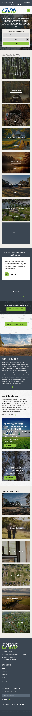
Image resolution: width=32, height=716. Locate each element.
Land (19, 473)
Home (3, 668)
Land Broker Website (12, 714)
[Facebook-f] (13, 4)
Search (16, 44)
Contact (4, 681)
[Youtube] (18, 4)
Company (5, 678)
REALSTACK (23, 714)
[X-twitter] (16, 4)
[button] (13, 291)
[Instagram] (11, 4)
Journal (4, 675)
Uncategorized (8, 441)
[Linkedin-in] (20, 4)
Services (4, 672)
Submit (5, 699)
